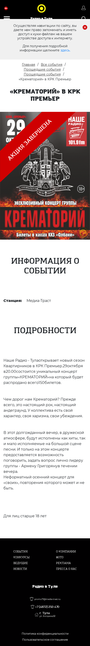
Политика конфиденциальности (45, 633)
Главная (28, 65)
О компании (66, 551)
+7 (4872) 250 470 (47, 607)
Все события (51, 65)
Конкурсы (21, 557)
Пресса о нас (66, 569)
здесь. (65, 50)
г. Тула (47, 614)
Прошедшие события (42, 69)
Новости (20, 569)
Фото (59, 557)
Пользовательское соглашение (45, 639)
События (20, 551)
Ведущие (20, 563)
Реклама (63, 563)
